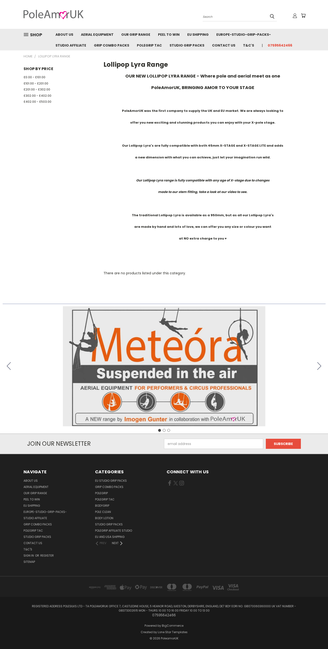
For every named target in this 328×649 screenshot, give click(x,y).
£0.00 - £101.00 (34, 77)
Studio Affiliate (70, 45)
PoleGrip (101, 493)
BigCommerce (172, 626)
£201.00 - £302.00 (37, 89)
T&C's (248, 45)
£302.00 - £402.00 (37, 95)
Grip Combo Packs (111, 45)
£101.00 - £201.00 (36, 83)
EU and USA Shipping (110, 537)
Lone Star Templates (173, 632)
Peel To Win (169, 34)
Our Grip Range (135, 34)
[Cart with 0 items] (303, 15)
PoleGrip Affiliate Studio (113, 531)
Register (47, 555)
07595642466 (280, 45)
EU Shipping (198, 34)
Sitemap (29, 562)
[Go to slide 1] (159, 430)
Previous (315, 634)
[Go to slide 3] (9, 366)
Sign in (29, 555)
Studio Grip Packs (187, 45)
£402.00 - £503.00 (37, 101)
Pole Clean (103, 512)
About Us (64, 34)
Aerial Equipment (97, 34)
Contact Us (223, 45)
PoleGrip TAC (149, 45)
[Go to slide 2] (319, 366)
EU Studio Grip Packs (111, 481)
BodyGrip (102, 506)
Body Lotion (104, 518)
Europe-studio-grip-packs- (243, 34)
